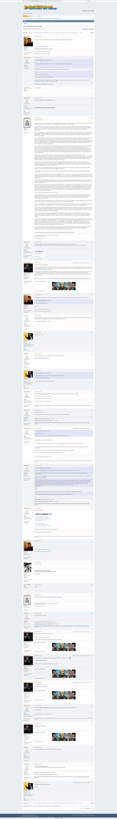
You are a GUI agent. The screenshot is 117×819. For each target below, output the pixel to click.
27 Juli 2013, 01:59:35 (37, 613)
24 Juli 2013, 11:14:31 (37, 410)
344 (54, 32)
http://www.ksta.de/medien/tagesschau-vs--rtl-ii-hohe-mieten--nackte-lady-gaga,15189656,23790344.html (55, 232)
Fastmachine (28, 57)
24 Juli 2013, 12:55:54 (37, 428)
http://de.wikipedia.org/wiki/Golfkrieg (42, 358)
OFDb (26, 23)
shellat (26, 315)
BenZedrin (27, 98)
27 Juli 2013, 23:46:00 (37, 747)
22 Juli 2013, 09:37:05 (37, 87)
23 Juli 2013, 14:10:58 (37, 294)
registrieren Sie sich (57, 1)
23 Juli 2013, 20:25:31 (37, 370)
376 (80, 32)
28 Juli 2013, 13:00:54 (37, 764)
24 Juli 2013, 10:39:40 (37, 391)
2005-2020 (61, 818)
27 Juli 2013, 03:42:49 (37, 631)
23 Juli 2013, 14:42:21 (37, 315)
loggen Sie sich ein (48, 1)
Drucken (92, 32)
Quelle (36, 489)
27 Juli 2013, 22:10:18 (37, 705)
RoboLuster (27, 262)
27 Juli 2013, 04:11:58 (37, 655)
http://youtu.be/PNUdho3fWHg (40, 686)
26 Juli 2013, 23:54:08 (37, 594)
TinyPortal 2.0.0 (56, 818)
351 (67, 32)
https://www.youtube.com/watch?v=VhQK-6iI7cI (44, 48)
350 (65, 32)
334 (36, 32)
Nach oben (25, 803)
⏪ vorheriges (85, 29)
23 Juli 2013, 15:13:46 (37, 332)
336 (40, 32)
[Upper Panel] (93, 18)
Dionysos (27, 410)
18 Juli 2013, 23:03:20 (37, 36)
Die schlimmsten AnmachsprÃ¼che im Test (42, 784)
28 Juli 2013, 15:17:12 (37, 782)
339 (45, 32)
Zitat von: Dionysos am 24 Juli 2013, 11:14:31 (43, 430)
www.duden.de (61, 163)
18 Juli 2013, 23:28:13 (37, 57)
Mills (26, 562)
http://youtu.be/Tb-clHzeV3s (40, 725)
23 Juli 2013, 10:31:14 (37, 117)
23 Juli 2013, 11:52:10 (37, 242)
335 (38, 32)
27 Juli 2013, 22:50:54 (37, 723)
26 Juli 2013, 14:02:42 (37, 584)
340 (47, 32)
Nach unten (25, 32)
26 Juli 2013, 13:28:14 (37, 562)
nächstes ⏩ (91, 29)
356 (76, 32)
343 (52, 32)
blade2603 (27, 117)
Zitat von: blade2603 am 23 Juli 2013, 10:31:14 (43, 300)
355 (74, 32)
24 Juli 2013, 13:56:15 (37, 465)
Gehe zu (82, 808)
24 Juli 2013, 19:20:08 (37, 508)
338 (43, 32)
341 (49, 32)
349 (63, 32)
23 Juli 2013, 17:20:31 (37, 353)
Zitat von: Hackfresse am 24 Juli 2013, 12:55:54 (43, 467)
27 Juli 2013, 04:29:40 (37, 682)
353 (70, 32)
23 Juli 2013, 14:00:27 (37, 262)
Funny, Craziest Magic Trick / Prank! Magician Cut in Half (45, 100)
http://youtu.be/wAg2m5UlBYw (40, 660)
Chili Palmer (28, 36)
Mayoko (27, 242)
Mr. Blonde (27, 332)
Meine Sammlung (37, 573)
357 (77, 32)
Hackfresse (27, 391)
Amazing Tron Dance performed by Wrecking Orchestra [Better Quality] (48, 597)
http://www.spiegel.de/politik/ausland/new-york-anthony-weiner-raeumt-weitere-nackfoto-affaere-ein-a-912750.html (57, 393)
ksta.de (88, 123)
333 (34, 32)
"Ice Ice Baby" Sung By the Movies (41, 766)
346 (58, 32)
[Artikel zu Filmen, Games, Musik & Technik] (24, 348)
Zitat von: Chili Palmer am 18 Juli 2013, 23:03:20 (43, 60)
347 (60, 32)
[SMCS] (24, 111)
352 (69, 32)
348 (62, 32)
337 (42, 32)
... (33, 32)
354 (72, 32)
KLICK (80, 491)
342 (50, 32)
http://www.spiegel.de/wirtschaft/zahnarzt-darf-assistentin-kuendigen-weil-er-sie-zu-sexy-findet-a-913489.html (55, 707)
